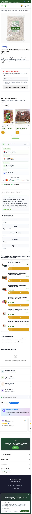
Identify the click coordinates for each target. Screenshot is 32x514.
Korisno (4, 464)
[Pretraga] (24, 5)
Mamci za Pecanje (18, 10)
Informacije (5, 468)
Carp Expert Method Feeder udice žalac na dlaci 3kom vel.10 (18, 310)
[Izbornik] (28, 6)
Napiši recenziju (14, 402)
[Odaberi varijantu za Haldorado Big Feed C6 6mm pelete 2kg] (3, 132)
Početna (2, 10)
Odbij (6, 511)
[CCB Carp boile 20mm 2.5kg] (22, 116)
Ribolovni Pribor (11, 10)
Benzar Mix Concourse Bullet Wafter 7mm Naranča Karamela (17, 273)
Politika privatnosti (5, 508)
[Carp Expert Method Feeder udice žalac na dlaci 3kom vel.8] (4, 326)
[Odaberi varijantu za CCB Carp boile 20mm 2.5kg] (17, 132)
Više (2, 62)
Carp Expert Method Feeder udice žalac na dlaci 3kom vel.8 (18, 322)
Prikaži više (15, 137)
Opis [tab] (3, 192)
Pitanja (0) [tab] (19, 192)
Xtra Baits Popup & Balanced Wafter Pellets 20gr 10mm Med (17, 298)
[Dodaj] (18, 268)
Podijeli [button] (8, 184)
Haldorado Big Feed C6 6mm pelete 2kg (8, 125)
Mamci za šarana (26, 10)
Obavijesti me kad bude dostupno (15, 87)
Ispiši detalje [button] (16, 184)
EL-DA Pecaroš (6, 455)
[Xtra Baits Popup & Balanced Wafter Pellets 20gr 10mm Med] (4, 301)
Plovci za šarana (6, 339)
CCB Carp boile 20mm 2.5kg (22, 125)
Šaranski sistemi (6, 342)
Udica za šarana (17, 342)
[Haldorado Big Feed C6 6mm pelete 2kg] (8, 116)
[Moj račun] (29, 1)
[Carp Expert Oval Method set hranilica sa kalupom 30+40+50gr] (4, 265)
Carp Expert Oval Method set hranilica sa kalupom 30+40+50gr (18, 261)
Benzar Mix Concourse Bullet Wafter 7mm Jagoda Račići (17, 285)
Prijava (15, 447)
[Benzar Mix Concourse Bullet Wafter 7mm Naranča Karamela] (4, 277)
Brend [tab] (13, 192)
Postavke (15, 511)
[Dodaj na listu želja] (2, 110)
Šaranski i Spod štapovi (20, 339)
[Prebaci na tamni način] (25, 1)
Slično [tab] (7, 192)
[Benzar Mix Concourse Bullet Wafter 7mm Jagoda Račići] (4, 289)
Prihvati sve (24, 511)
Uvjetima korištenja (15, 82)
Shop (6, 10)
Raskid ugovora (6, 472)
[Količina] (10, 268)
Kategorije (4, 459)
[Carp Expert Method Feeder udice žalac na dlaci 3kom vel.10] (4, 314)
